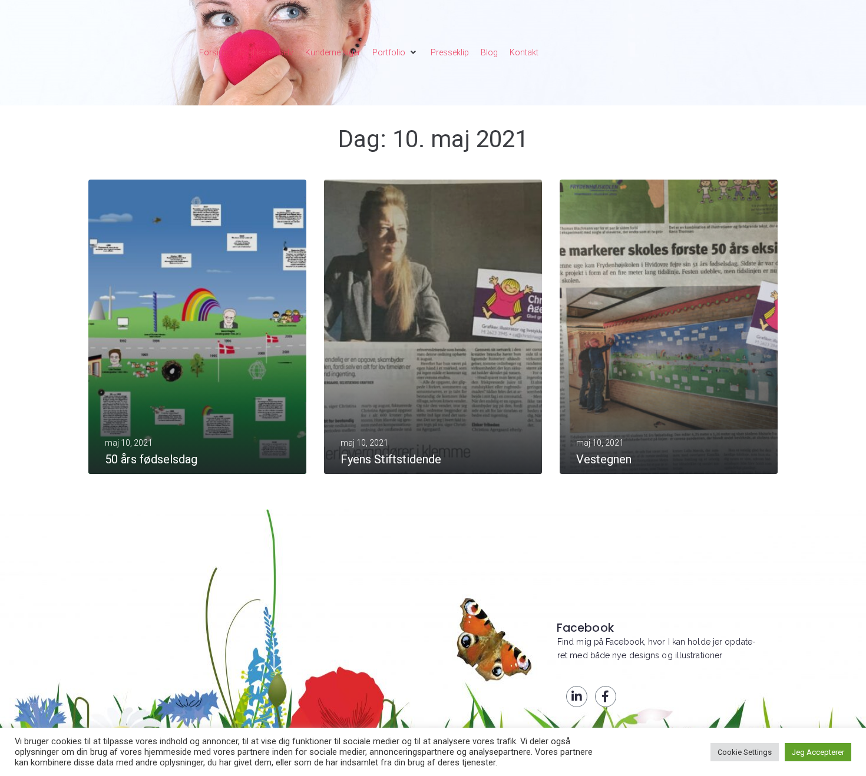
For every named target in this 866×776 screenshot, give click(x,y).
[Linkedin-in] (576, 696)
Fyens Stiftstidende (391, 459)
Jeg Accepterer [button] (818, 752)
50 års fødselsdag (151, 459)
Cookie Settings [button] (745, 752)
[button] (395, 52)
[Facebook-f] (605, 696)
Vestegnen (604, 459)
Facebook (585, 628)
